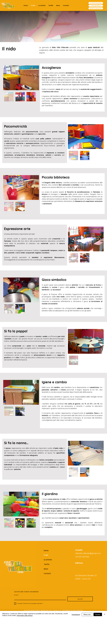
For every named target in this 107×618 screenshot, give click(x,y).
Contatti (47, 573)
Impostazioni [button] (76, 614)
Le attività (48, 560)
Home (46, 550)
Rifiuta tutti (86, 614)
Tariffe (46, 564)
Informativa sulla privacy (25, 615)
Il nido (46, 555)
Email (16, 595)
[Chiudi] (104, 614)
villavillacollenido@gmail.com (88, 553)
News (46, 569)
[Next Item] (35, 78)
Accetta (97, 614)
